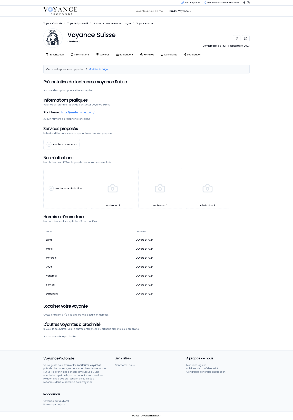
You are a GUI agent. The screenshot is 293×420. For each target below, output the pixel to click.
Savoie (97, 23)
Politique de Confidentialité (202, 368)
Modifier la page (98, 69)
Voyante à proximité (77, 23)
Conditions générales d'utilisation (206, 372)
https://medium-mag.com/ (78, 112)
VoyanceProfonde (52, 23)
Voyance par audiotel (56, 401)
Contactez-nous (125, 365)
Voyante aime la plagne (118, 23)
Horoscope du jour (54, 404)
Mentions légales (196, 365)
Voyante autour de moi (149, 11)
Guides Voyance (179, 11)
